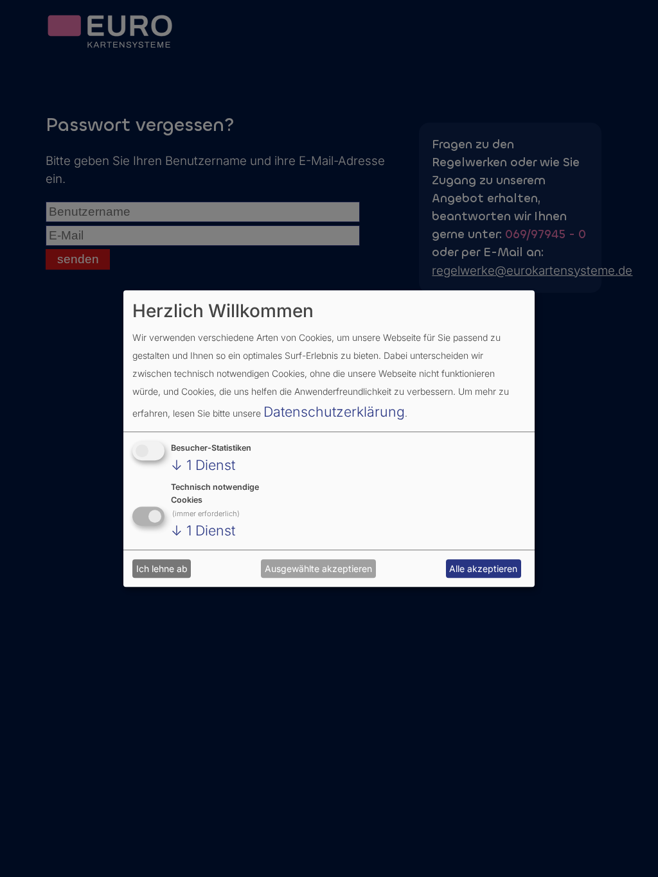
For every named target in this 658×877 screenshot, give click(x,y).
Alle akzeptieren (483, 568)
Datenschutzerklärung (334, 411)
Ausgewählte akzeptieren (318, 568)
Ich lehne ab (162, 568)
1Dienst (203, 464)
